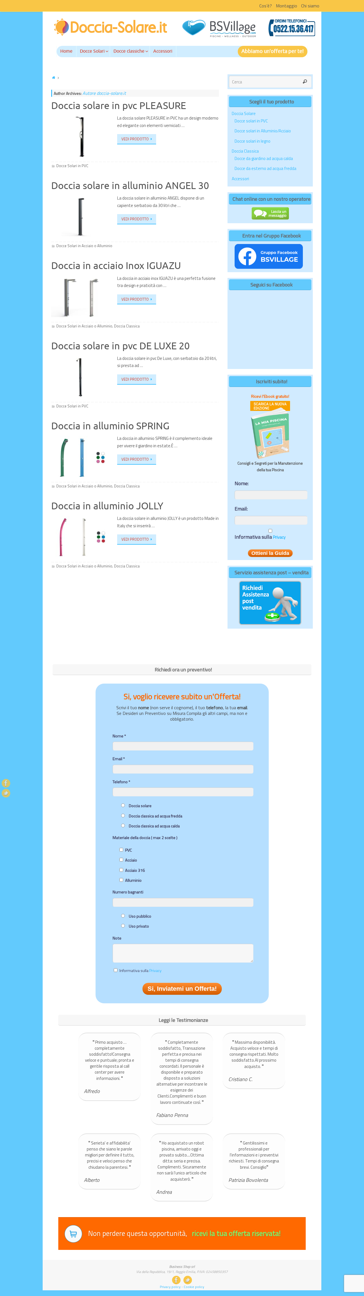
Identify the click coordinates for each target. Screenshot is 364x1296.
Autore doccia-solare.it (104, 93)
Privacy (279, 537)
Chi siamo (310, 5)
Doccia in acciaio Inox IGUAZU (116, 266)
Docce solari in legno (252, 141)
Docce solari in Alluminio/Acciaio (263, 131)
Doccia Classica (127, 326)
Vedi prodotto (135, 139)
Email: (241, 508)
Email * (119, 759)
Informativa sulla (260, 537)
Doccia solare (140, 806)
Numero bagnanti (128, 892)
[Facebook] (6, 783)
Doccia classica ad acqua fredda (155, 816)
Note (117, 938)
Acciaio (131, 860)
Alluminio (133, 880)
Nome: (242, 483)
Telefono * (121, 782)
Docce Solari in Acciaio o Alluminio (84, 246)
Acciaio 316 (135, 870)
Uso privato (139, 926)
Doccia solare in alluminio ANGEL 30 (130, 186)
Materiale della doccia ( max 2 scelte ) (145, 837)
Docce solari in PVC (251, 121)
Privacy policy (170, 1286)
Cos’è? (265, 5)
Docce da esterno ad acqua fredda (265, 168)
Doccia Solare (244, 113)
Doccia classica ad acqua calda (154, 826)
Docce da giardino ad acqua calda (264, 158)
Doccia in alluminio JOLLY (107, 506)
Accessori (240, 178)
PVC (128, 850)
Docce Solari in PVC (72, 166)
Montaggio (286, 5)
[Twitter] (6, 793)
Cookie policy (194, 1286)
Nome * (119, 736)
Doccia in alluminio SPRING (110, 426)
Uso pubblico (140, 916)
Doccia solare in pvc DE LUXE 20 (120, 346)
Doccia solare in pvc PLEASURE (118, 106)
